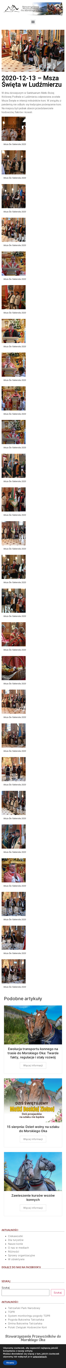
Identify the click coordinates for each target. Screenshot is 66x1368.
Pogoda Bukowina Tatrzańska (26, 1319)
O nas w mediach (18, 1247)
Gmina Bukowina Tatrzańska (25, 1323)
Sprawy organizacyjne (21, 1255)
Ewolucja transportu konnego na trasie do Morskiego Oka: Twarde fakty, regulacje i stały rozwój (33, 1053)
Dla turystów (16, 1240)
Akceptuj (10, 1362)
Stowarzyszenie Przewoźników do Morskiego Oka (33, 1338)
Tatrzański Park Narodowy (24, 1308)
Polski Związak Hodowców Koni (27, 1327)
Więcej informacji (33, 1065)
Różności (13, 1251)
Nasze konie (15, 1243)
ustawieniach (40, 1356)
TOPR (11, 1311)
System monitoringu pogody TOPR (29, 1315)
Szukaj (6, 1287)
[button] (33, 22)
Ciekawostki (15, 1236)
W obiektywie (16, 1259)
